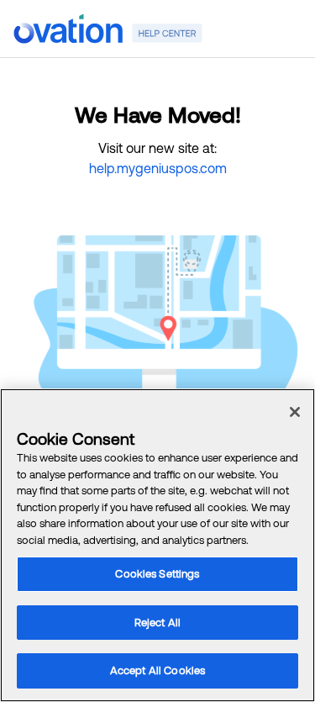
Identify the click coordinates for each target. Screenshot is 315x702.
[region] (157, 545)
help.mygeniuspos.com (158, 168)
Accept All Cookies (157, 670)
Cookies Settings (157, 573)
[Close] (294, 411)
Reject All (157, 622)
